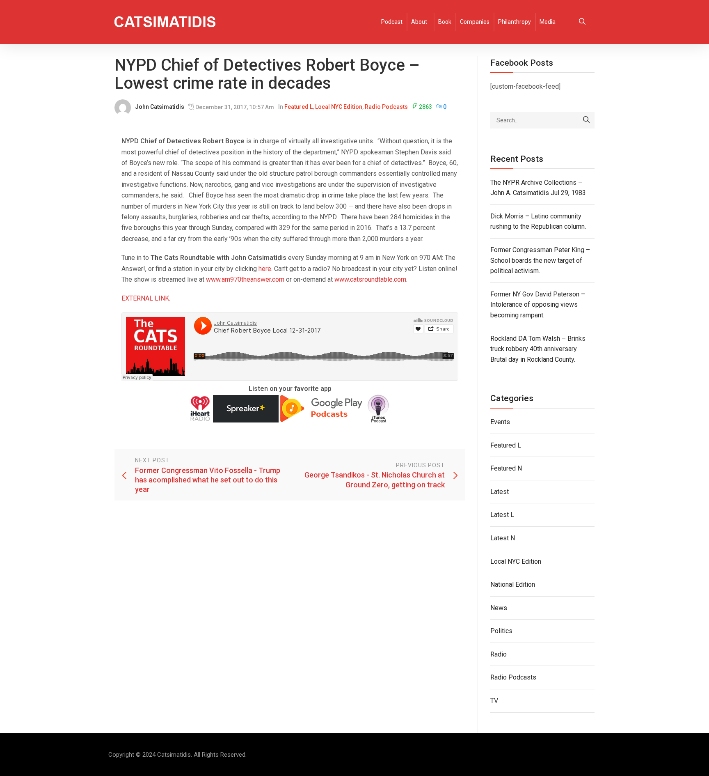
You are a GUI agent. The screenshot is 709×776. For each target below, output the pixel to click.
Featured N (506, 468)
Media (548, 21)
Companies (474, 21)
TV (494, 701)
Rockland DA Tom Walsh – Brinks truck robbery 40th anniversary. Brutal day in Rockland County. (537, 349)
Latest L (502, 515)
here (264, 269)
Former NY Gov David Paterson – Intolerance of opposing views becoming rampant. (537, 304)
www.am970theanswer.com (245, 279)
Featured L (298, 106)
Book (444, 21)
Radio (498, 654)
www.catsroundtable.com (370, 279)
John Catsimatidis (159, 106)
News (498, 608)
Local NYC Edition (338, 106)
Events (500, 422)
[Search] (586, 120)
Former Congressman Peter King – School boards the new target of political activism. (540, 260)
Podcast (392, 21)
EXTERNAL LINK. (145, 298)
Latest (499, 492)
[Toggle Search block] (582, 22)
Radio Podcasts (386, 106)
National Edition (512, 584)
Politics (501, 631)
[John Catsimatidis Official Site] (164, 22)
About (419, 21)
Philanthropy (514, 21)
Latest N (502, 538)
